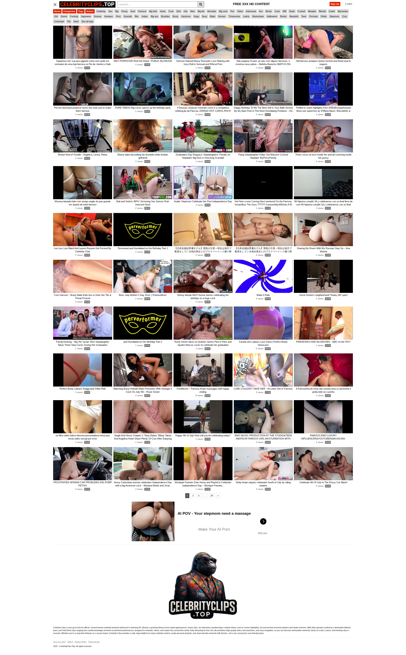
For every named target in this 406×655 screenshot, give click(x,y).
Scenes (97, 16)
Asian (163, 11)
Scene (64, 16)
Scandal (128, 16)
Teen (303, 16)
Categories (69, 11)
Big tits (201, 11)
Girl (56, 16)
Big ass (154, 16)
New (192, 11)
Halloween (272, 16)
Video (240, 11)
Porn (118, 16)
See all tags (87, 21)
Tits (69, 21)
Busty (175, 16)
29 (211, 495)
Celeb (332, 11)
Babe (212, 16)
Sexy (204, 16)
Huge (196, 16)
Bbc (137, 16)
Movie (269, 11)
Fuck (171, 11)
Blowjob (312, 11)
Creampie (59, 21)
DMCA (70, 642)
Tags (80, 11)
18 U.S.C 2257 (59, 642)
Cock (277, 11)
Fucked (301, 11)
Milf (284, 11)
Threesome (234, 16)
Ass (261, 11)
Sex (110, 11)
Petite (324, 16)
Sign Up (335, 4)
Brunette (211, 11)
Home (57, 11)
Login (348, 3)
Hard (76, 21)
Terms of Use (94, 642)
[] (200, 4)
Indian (145, 16)
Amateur (108, 16)
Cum (344, 16)
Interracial (251, 11)
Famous (142, 11)
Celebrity (101, 11)
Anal (133, 11)
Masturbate (258, 16)
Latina (246, 16)
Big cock (223, 11)
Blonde (322, 11)
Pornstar (313, 16)
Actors (90, 11)
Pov (232, 11)
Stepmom (334, 16)
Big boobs (343, 11)
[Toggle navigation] (56, 4)
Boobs (283, 16)
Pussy (124, 11)
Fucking (74, 16)
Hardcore (186, 16)
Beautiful (294, 16)
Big (116, 11)
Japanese (86, 16)
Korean (222, 16)
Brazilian (165, 16)
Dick (179, 11)
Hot (185, 11)
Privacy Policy (81, 642)
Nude (292, 11)
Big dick (153, 11)
